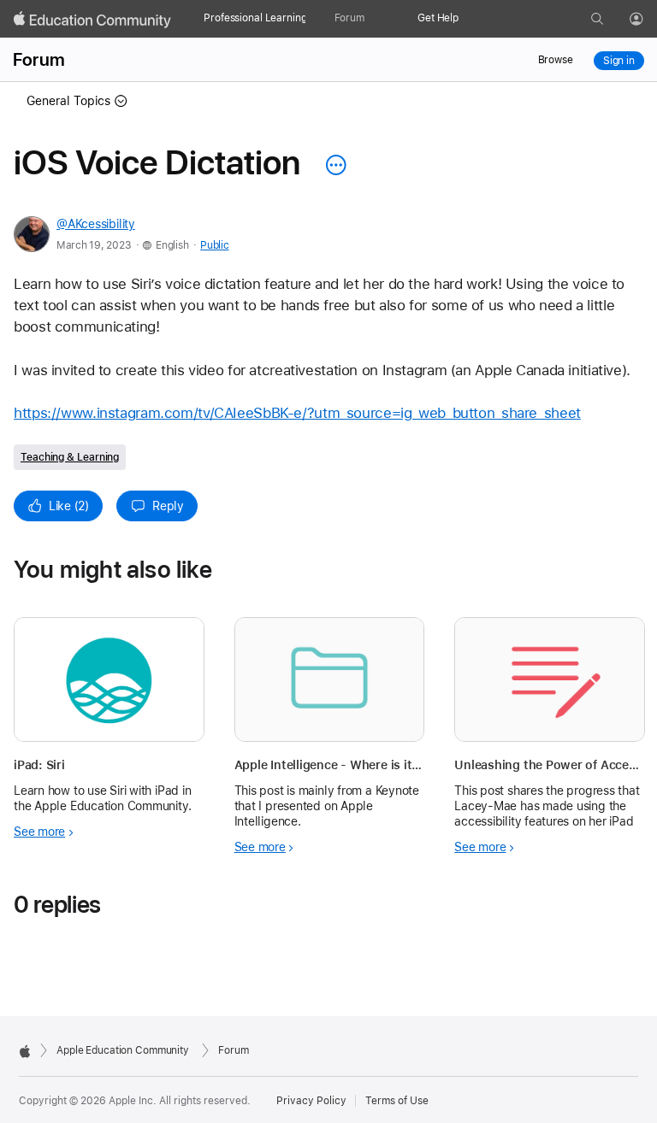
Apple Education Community (122, 1050)
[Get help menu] (467, 18)
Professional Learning (255, 18)
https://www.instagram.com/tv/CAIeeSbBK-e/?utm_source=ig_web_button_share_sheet (297, 412)
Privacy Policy (311, 1101)
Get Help (438, 18)
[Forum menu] (373, 18)
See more (39, 831)
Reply (168, 506)
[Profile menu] (648, 19)
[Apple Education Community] (92, 19)
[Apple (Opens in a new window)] (25, 1051)
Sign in (619, 61)
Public (214, 245)
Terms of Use (397, 1101)
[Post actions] (331, 165)
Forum (349, 18)
